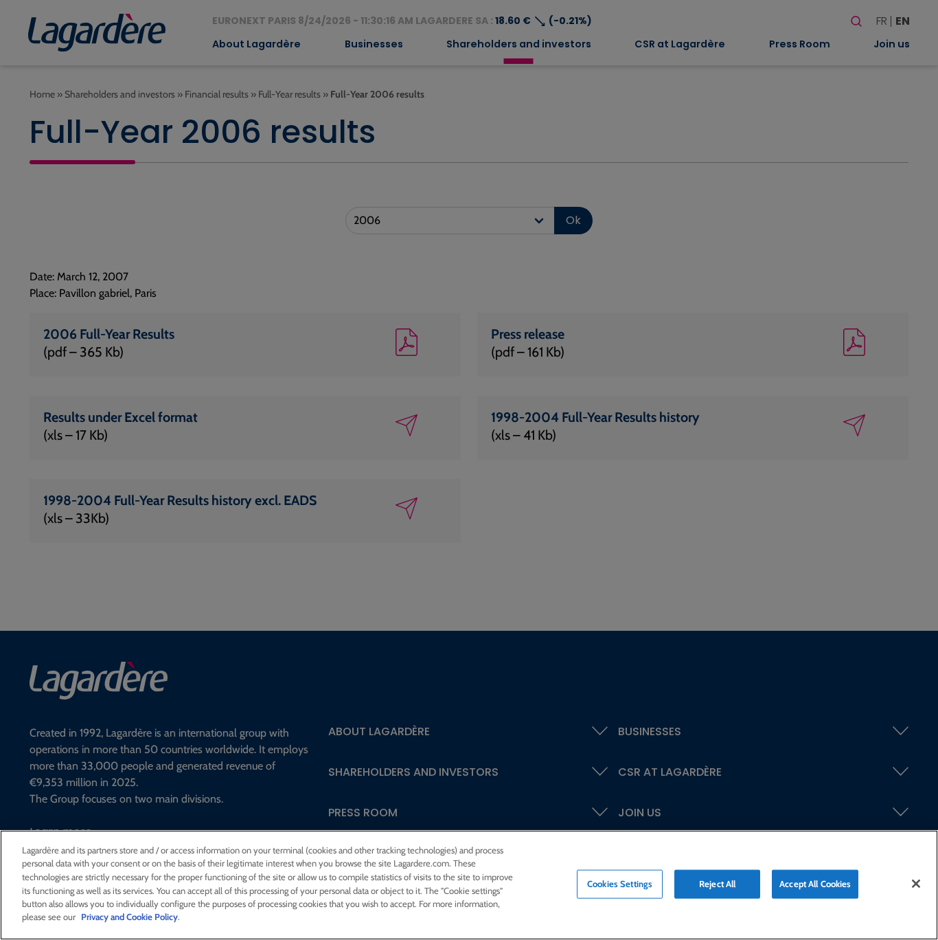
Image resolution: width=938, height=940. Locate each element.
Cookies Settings (619, 883)
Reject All (717, 883)
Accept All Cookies (815, 883)
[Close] (916, 884)
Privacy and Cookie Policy (129, 916)
